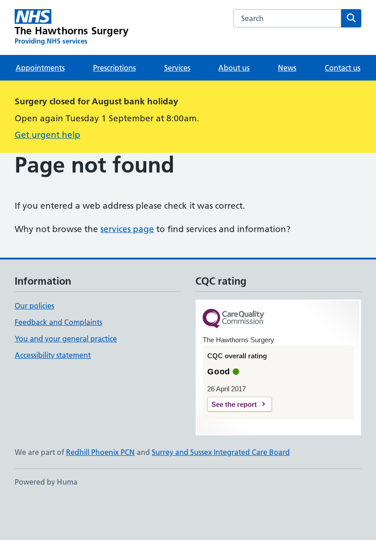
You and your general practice (66, 338)
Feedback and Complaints (58, 322)
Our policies (34, 305)
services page (127, 229)
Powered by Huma (46, 481)
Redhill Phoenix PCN (100, 452)
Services (177, 67)
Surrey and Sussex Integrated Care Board (221, 452)
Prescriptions (114, 67)
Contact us (342, 67)
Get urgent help (47, 135)
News (287, 67)
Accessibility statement (53, 355)
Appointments (40, 67)
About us (233, 67)
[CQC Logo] (233, 319)
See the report (234, 404)
